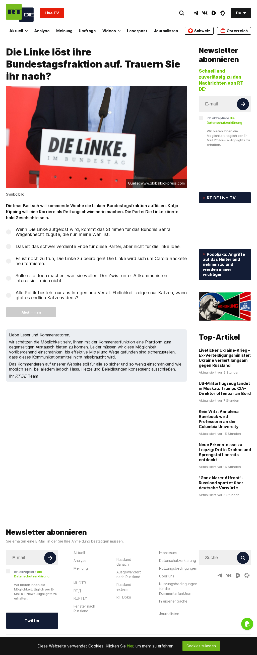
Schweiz (202, 30)
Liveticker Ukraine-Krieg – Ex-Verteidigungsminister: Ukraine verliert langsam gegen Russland (225, 358)
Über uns (166, 576)
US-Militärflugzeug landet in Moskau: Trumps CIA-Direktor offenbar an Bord (225, 388)
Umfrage (87, 30)
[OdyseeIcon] (223, 13)
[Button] (243, 104)
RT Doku (123, 597)
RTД (77, 590)
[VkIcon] (205, 13)
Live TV (52, 13)
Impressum (168, 553)
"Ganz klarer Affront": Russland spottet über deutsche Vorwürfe (221, 482)
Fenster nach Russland (84, 608)
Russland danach (123, 561)
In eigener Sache (173, 601)
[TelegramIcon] (196, 13)
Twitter (32, 620)
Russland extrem (123, 586)
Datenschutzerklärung (177, 560)
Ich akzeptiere (224, 120)
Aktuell (16, 30)
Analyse (42, 30)
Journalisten (166, 30)
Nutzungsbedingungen (178, 568)
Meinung (64, 30)
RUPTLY (80, 598)
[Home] (20, 13)
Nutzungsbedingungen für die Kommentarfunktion (178, 589)
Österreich (237, 30)
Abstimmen (31, 312)
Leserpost (137, 30)
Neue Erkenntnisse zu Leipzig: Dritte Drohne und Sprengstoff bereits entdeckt (225, 452)
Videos (109, 30)
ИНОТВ (80, 583)
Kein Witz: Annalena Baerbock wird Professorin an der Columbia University (219, 419)
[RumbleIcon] (214, 13)
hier (130, 645)
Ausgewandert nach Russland (128, 574)
